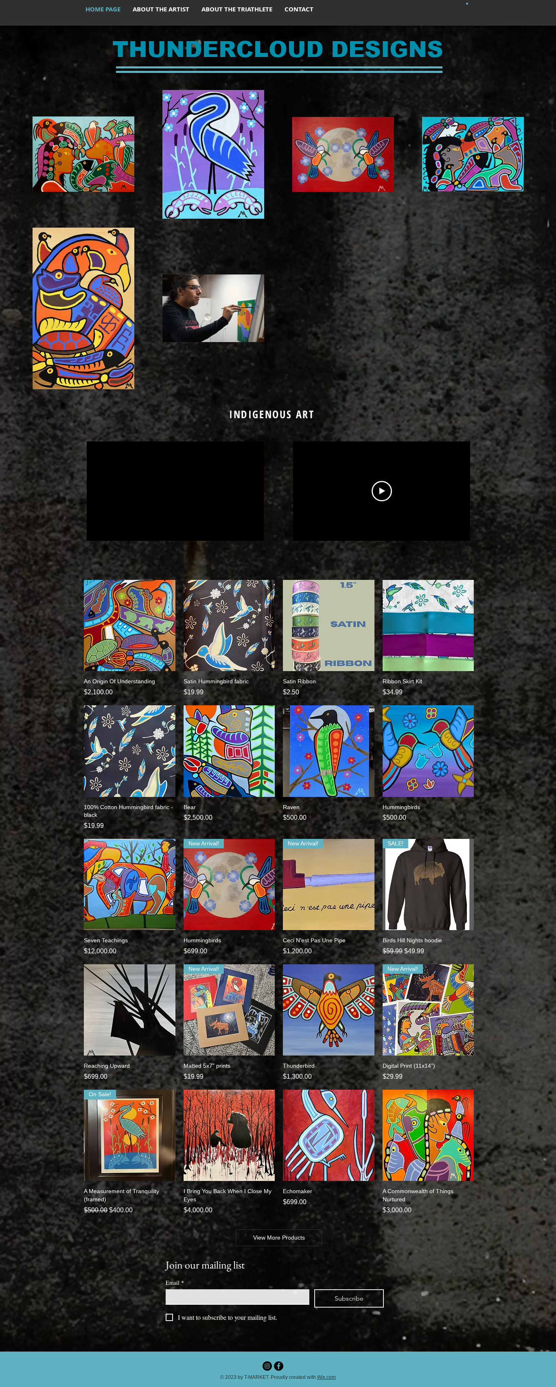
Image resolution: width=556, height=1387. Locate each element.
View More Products (279, 1237)
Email (175, 1282)
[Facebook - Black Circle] (278, 1366)
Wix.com (326, 1377)
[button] (467, 3)
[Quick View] (129, 626)
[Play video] (382, 491)
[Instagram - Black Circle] (267, 1366)
